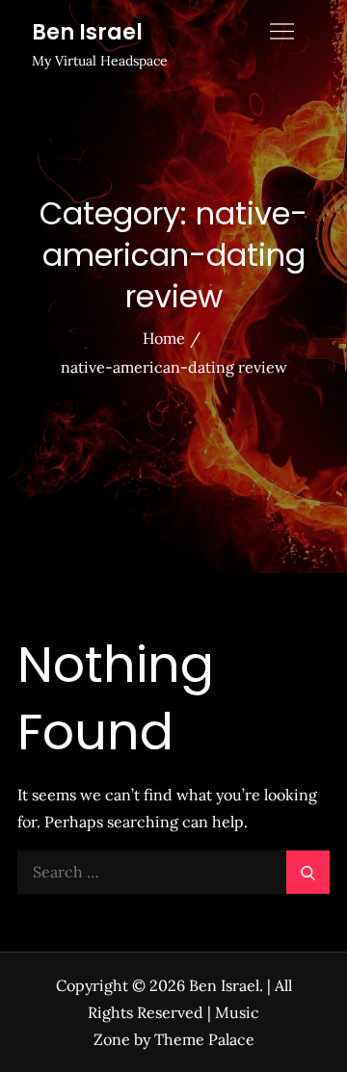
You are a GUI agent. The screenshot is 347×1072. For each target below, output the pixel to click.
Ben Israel (87, 32)
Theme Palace (204, 1039)
